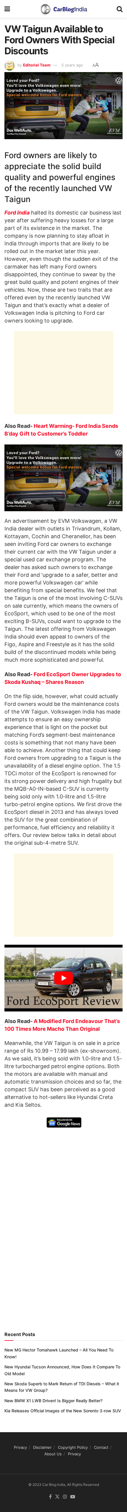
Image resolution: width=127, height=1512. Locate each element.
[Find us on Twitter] (57, 1496)
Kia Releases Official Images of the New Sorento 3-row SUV (62, 1410)
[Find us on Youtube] (72, 1496)
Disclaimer (42, 1447)
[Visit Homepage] (63, 8)
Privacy (20, 1447)
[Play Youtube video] (63, 978)
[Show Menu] (7, 9)
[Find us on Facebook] (50, 1496)
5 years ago (72, 65)
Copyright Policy (73, 1447)
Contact (101, 1447)
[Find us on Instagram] (65, 1496)
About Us (53, 1453)
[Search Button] (120, 9)
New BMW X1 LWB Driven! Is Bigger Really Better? (53, 1400)
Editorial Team (37, 65)
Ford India (17, 212)
